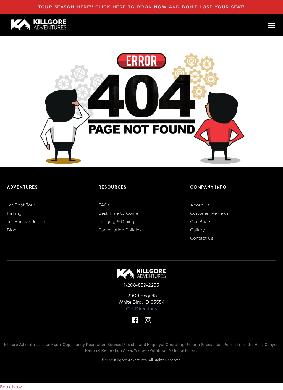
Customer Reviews (209, 213)
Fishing (14, 213)
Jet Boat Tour (21, 205)
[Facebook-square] (135, 320)
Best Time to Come (118, 213)
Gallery (197, 229)
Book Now (11, 386)
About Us (199, 205)
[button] (271, 25)
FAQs (103, 205)
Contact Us (201, 238)
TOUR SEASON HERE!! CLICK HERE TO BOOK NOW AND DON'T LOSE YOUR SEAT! (141, 6)
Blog (12, 229)
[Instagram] (147, 320)
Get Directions (141, 309)
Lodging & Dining (116, 221)
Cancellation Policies (119, 229)
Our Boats (200, 221)
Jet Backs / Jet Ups (27, 221)
